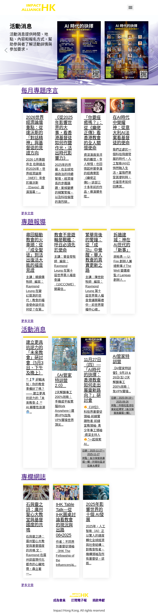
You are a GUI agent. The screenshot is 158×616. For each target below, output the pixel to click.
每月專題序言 (39, 90)
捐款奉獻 (98, 600)
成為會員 (59, 600)
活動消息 (33, 329)
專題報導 (33, 221)
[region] (79, 50)
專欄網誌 (33, 476)
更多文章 (27, 213)
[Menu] (130, 7)
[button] (6, 50)
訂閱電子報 (79, 600)
